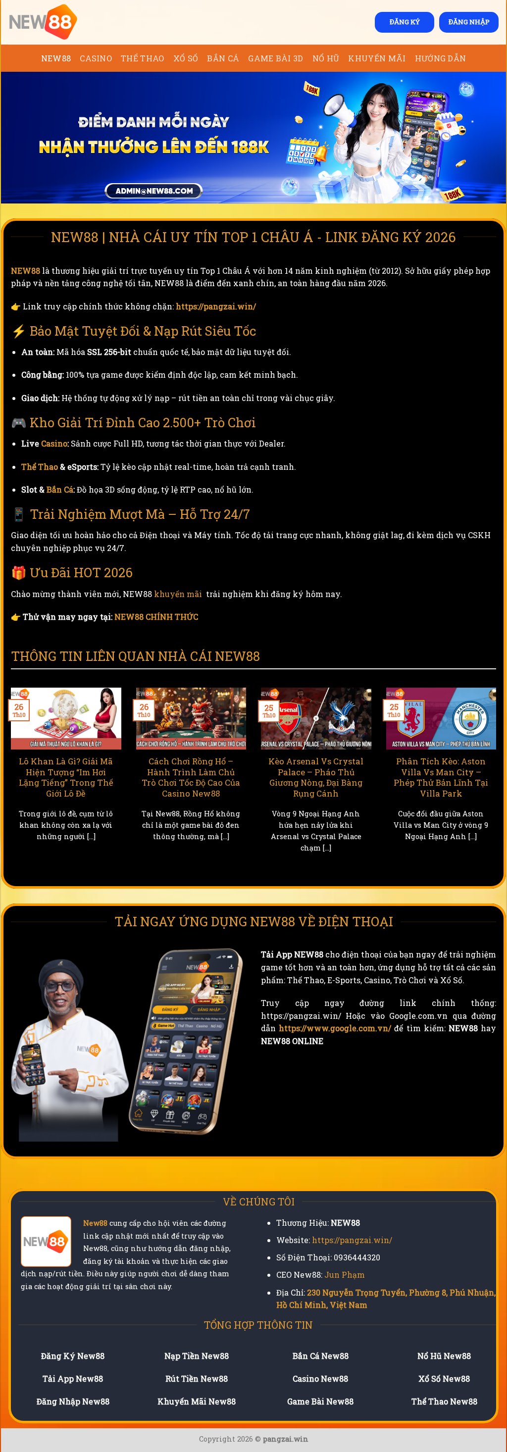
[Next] (498, 782)
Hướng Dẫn (440, 58)
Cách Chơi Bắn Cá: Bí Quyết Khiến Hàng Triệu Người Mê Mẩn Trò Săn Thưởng (383, 777)
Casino (96, 58)
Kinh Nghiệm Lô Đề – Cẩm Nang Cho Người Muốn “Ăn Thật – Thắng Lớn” (258, 777)
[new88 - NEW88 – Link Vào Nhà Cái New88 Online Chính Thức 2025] (57, 22)
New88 (95, 1223)
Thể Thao (142, 58)
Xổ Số (186, 58)
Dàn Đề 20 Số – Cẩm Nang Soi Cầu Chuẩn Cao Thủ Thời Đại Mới (133, 772)
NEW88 (56, 58)
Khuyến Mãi (377, 58)
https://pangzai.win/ (216, 306)
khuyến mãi (178, 594)
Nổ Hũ (326, 58)
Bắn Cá (223, 58)
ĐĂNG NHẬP (469, 21)
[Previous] (8, 782)
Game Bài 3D (276, 58)
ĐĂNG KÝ (405, 21)
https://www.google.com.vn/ (335, 1028)
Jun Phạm (344, 1274)
